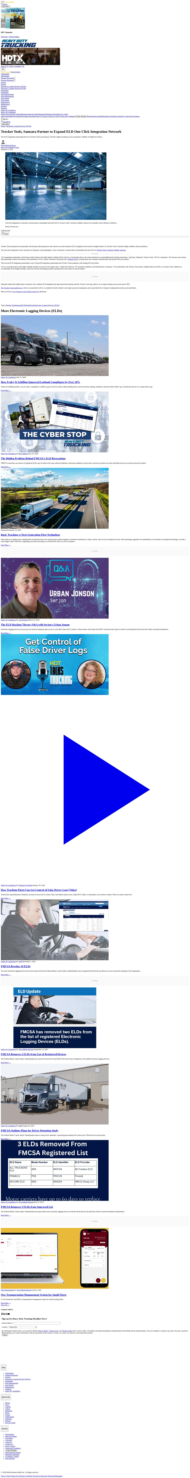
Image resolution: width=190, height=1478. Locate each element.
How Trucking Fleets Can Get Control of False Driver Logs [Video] (39, 889)
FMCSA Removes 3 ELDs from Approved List (27, 1206)
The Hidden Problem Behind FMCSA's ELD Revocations (33, 458)
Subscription (5, 116)
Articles (21, 2)
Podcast (55, 114)
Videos (18, 114)
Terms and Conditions (67, 116)
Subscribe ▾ (5, 6)
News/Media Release (26, 1049)
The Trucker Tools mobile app (11, 288)
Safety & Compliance (8, 110)
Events (34, 114)
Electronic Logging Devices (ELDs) (13, 86)
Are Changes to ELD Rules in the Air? (25, 292)
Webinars (49, 114)
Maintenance (5, 102)
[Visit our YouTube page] (8, 1314)
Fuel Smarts (5, 98)
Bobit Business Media (94, 116)
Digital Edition (14, 37)
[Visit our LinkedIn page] (4, 1314)
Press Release (135, 116)
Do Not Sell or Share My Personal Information (46, 1476)
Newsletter (24, 116)
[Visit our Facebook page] (2, 1314)
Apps (32, 305)
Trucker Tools (11, 305)
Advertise (31, 116)
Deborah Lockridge (25, 885)
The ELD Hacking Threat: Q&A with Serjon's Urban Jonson (35, 624)
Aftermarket (5, 74)
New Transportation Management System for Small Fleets (33, 1294)
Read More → (6, 390)
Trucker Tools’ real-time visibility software (111, 250)
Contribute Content (123, 116)
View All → (5, 1305)
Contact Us (46, 116)
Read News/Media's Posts (10, 147)
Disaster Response (7, 78)
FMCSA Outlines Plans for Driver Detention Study (29, 1130)
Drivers (3, 83)
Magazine (24, 114)
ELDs (23, 305)
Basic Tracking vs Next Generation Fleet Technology (30, 534)
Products (4, 106)
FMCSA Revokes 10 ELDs (15, 966)
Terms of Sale (25, 1476)
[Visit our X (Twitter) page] (6, 1314)
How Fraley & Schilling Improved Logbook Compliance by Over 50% (40, 382)
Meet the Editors (15, 116)
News (16, 2)
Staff (20, 962)
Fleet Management (7, 94)
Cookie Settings (81, 116)
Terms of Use (15, 1476)
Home (3, 126)
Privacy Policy (55, 116)
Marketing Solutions (109, 116)
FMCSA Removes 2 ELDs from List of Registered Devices (33, 1054)
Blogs (30, 114)
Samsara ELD (73, 259)
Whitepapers (41, 114)
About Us (38, 116)
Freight (28, 305)
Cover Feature (9, 2)
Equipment (4, 90)
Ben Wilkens (23, 454)
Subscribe (4, 37)
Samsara (18, 305)
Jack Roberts (23, 620)
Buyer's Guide (63, 114)
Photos (3, 114)
